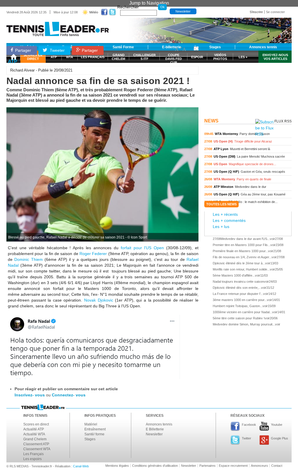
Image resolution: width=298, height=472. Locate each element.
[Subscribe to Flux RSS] (264, 128)
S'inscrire (256, 12)
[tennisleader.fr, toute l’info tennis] (57, 27)
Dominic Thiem (28, 259)
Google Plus (279, 438)
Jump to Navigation (149, 3)
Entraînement (95, 429)
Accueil (13, 56)
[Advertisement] (248, 79)
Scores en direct (36, 424)
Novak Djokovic (98, 300)
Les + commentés (229, 220)
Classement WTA (36, 449)
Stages (89, 439)
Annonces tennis (159, 424)
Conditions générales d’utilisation (155, 465)
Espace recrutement (233, 465)
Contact (276, 465)
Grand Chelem (35, 439)
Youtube (276, 424)
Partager (23, 50)
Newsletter (183, 11)
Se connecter (275, 12)
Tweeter (57, 50)
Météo (93, 12)
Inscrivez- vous (30, 395)
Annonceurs (259, 465)
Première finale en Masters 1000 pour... (240, 251)
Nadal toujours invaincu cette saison (238, 281)
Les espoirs (32, 459)
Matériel (90, 424)
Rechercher (128, 7)
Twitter (246, 438)
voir (248, 134)
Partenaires (207, 465)
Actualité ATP (33, 429)
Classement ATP (36, 444)
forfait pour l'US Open (142, 247)
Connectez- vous (69, 395)
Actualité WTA (34, 434)
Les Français (33, 454)
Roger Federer (93, 253)
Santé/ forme (94, 434)
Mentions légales (117, 465)
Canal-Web (81, 466)
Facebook (249, 424)
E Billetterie (155, 429)
